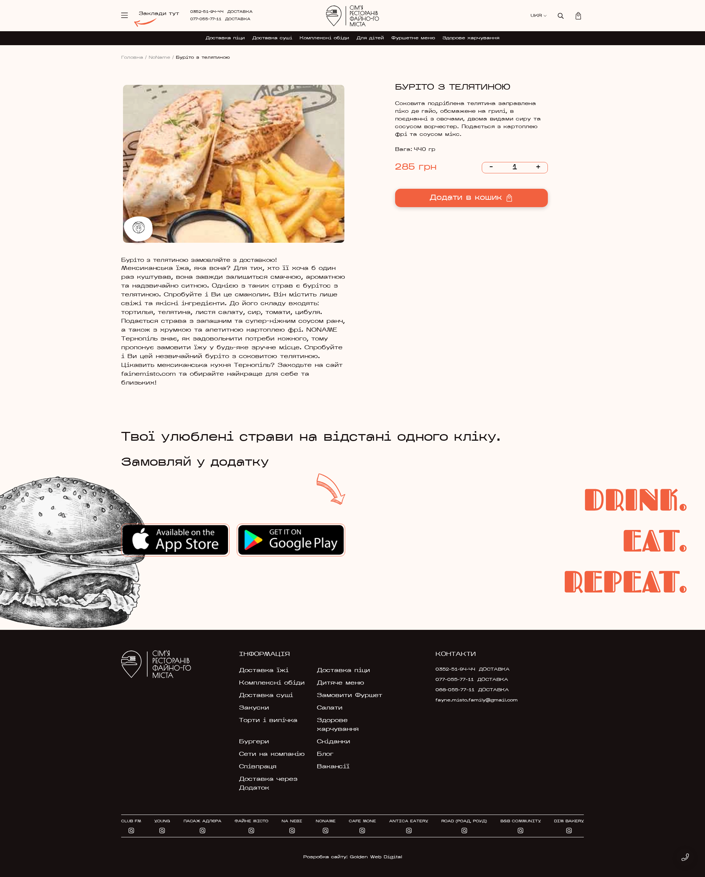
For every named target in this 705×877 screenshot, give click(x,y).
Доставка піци (225, 38)
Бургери (254, 742)
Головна (134, 57)
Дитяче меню (340, 683)
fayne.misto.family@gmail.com (470, 700)
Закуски (254, 708)
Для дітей (370, 38)
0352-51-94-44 (207, 12)
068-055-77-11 (454, 690)
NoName (161, 57)
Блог (325, 754)
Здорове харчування (470, 38)
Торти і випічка (268, 720)
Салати (330, 708)
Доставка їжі (264, 671)
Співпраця (257, 767)
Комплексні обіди (324, 38)
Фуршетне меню (413, 38)
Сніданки (333, 742)
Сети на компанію (272, 754)
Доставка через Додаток (268, 783)
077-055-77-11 (205, 19)
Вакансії (333, 767)
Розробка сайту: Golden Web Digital (352, 857)
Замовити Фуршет (349, 696)
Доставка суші (272, 38)
